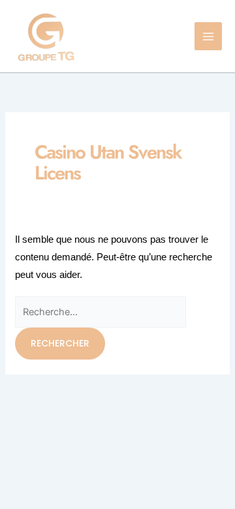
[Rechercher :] (100, 311)
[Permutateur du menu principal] (209, 36)
